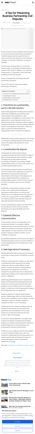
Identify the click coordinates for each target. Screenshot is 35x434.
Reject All (17, 430)
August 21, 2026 (12, 387)
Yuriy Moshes (16, 23)
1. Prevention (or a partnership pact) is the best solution (15, 93)
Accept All (17, 421)
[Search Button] (33, 2)
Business (7, 9)
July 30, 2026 (11, 402)
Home (2, 9)
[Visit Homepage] (17, 2)
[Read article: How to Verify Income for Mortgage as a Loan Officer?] (4, 392)
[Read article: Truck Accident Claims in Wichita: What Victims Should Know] (4, 385)
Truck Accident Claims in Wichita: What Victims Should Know (19, 384)
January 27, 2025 (26, 23)
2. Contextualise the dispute (9, 96)
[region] (17, 421)
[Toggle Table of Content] (27, 91)
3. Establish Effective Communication (11, 97)
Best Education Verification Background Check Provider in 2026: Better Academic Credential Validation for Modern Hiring (20, 399)
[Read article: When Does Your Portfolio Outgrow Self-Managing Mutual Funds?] (4, 408)
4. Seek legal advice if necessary (10, 99)
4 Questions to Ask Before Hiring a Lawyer (21, 345)
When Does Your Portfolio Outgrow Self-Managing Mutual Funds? (20, 407)
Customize (17, 426)
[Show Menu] (2, 2)
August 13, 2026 (12, 394)
